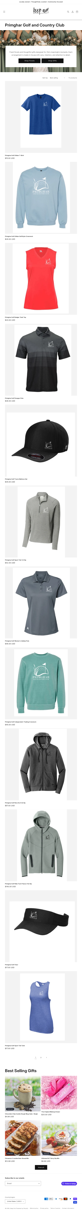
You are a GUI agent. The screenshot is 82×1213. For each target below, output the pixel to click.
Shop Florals (29, 61)
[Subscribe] (38, 1183)
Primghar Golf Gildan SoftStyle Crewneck (19, 236)
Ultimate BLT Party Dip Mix (50, 1158)
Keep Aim (13, 1208)
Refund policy (34, 1208)
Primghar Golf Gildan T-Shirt (14, 155)
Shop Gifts (52, 61)
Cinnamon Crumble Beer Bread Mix (17, 1158)
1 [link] (35, 1057)
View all (41, 1167)
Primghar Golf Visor (11, 964)
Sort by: (45, 78)
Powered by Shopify (22, 1208)
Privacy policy (44, 1208)
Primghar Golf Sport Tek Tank (15, 1045)
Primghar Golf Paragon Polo (14, 398)
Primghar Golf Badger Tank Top (15, 317)
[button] (4, 12)
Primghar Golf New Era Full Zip (15, 803)
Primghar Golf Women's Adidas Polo (17, 641)
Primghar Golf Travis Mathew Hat (16, 479)
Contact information (68, 1208)
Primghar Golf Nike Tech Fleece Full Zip (18, 884)
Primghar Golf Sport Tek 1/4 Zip (15, 560)
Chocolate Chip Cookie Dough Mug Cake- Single (21, 1114)
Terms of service (55, 1208)
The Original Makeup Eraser (50, 1112)
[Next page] (46, 1057)
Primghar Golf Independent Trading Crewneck (20, 722)
